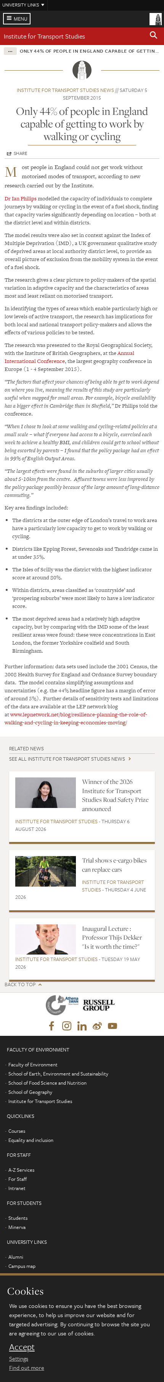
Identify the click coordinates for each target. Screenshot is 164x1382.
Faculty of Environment (33, 1064)
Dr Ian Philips (21, 198)
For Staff (17, 1179)
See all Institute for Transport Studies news (67, 759)
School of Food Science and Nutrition (47, 1083)
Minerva (17, 1227)
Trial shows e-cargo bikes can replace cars (114, 865)
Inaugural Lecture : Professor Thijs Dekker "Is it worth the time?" (112, 937)
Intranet (17, 1188)
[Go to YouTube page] (112, 1026)
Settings (18, 1358)
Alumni (15, 1257)
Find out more (26, 1367)
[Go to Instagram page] (66, 1026)
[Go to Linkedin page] (82, 1026)
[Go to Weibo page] (97, 1026)
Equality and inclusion (30, 1140)
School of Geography (30, 1092)
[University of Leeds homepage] (156, 18)
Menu (20, 19)
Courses (16, 1131)
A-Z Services (21, 1170)
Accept (22, 1346)
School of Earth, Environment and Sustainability (58, 1073)
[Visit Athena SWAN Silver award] (63, 1007)
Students (17, 1218)
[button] (153, 36)
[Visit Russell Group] (100, 1007)
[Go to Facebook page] (51, 1026)
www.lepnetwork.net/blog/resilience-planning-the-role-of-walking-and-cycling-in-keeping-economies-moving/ (76, 718)
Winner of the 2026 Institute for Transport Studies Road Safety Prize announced (115, 795)
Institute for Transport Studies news (65, 90)
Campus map (21, 1266)
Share (20, 153)
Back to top (20, 984)
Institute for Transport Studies (44, 36)
